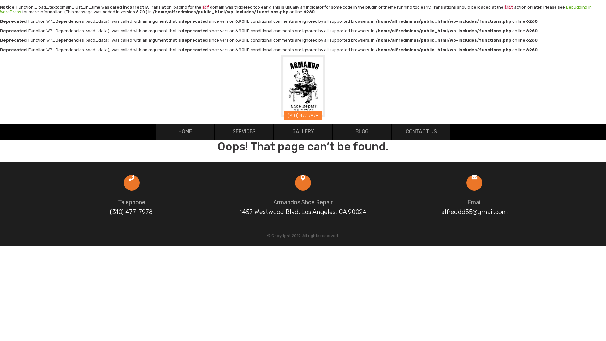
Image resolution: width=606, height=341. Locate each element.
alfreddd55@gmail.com (474, 212)
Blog (362, 132)
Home (185, 132)
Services (244, 132)
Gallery (303, 132)
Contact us (421, 132)
